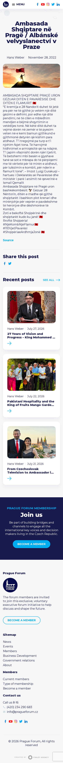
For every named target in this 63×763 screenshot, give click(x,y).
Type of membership (18, 684)
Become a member (31, 544)
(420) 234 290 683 (19, 707)
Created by (20, 757)
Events (8, 646)
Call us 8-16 (10, 702)
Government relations (19, 660)
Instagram (48, 4)
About (7, 665)
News (7, 641)
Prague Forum (6, 4)
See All (48, 280)
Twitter (53, 4)
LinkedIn (58, 4)
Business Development (20, 656)
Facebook (38, 4)
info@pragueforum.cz (22, 712)
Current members (16, 679)
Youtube (43, 4)
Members (10, 651)
